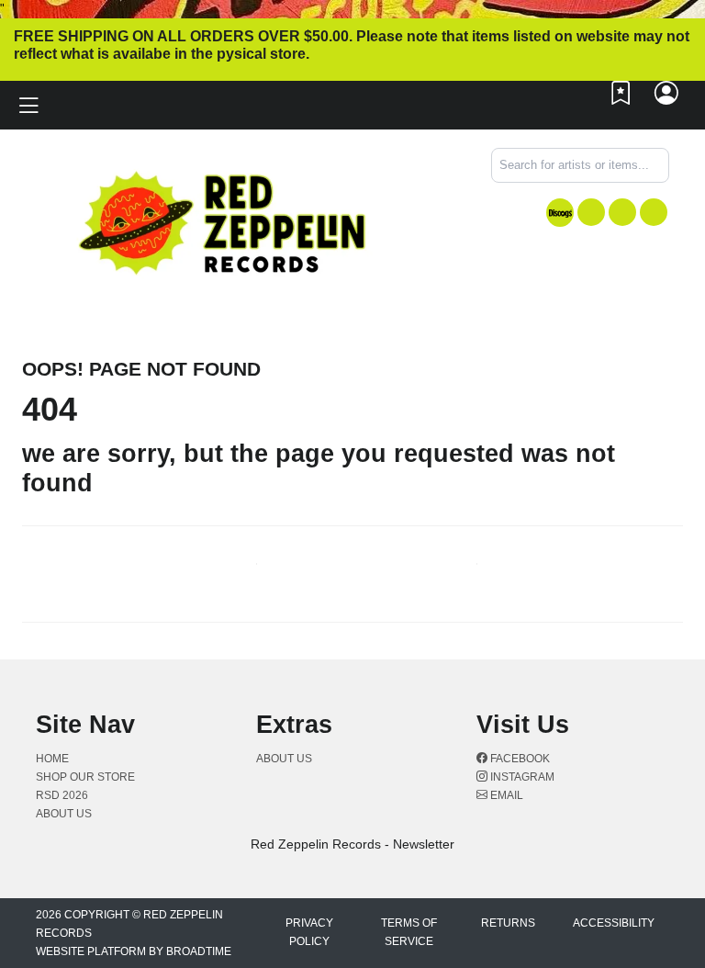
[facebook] (591, 212)
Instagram (520, 777)
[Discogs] (560, 213)
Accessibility (614, 923)
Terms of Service (409, 932)
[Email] (653, 212)
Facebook (518, 758)
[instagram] (622, 212)
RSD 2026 (62, 795)
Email (505, 795)
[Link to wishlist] (621, 97)
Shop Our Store (85, 777)
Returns (508, 923)
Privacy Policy (309, 932)
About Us (64, 813)
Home (52, 758)
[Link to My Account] (667, 97)
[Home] (223, 222)
